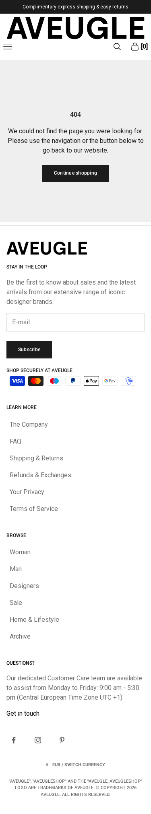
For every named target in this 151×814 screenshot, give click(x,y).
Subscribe (29, 349)
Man (16, 569)
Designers (24, 586)
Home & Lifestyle (34, 619)
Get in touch (22, 713)
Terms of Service (34, 509)
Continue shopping (75, 173)
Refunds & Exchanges (40, 475)
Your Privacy (27, 492)
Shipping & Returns (36, 458)
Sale (16, 602)
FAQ (15, 441)
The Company (29, 424)
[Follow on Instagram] (38, 740)
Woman (20, 552)
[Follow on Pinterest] (62, 740)
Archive (20, 636)
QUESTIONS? (20, 663)
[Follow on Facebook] (14, 740)
